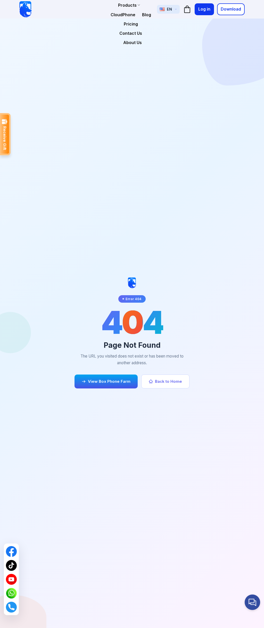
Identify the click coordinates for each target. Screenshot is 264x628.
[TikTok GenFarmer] (11, 565)
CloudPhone (123, 14)
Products (127, 5)
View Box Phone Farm (109, 381)
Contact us (130, 33)
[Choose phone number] (11, 607)
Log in (204, 9)
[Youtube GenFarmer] (11, 579)
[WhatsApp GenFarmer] (11, 593)
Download (231, 9)
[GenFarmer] (25, 9)
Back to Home (168, 381)
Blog (146, 14)
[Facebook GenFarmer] (11, 551)
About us (132, 42)
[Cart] (187, 9)
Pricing (131, 24)
